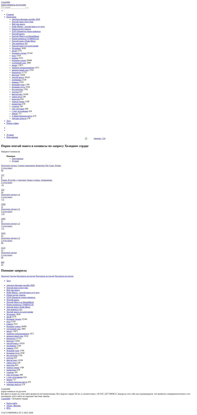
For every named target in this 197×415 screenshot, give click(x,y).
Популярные (12, 137)
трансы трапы (18, 101)
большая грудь (18, 87)
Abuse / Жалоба (13, 406)
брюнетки (16, 72)
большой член (18, 84)
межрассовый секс (20, 70)
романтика (17, 104)
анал (14, 55)
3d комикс (16, 48)
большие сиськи (19, 53)
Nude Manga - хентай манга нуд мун (28, 26)
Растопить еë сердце (26, 276)
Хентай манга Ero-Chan (22, 22)
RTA (8, 408)
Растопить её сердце (64, 276)
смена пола (17, 97)
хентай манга (18, 77)
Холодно (5, 276)
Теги (8, 121)
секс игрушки (18, 109)
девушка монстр (19, 118)
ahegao (15, 113)
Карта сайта (11, 403)
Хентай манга (18, 34)
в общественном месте (22, 116)
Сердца (13, 276)
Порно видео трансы (21, 29)
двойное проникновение (23, 68)
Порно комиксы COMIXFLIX (25, 38)
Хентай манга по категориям (25, 46)
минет (14, 65)
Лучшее (15, 161)
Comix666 (5, 399)
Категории (11, 17)
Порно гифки (12, 123)
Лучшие (10, 135)
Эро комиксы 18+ (20, 43)
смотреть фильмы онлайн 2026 (26, 19)
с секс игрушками (20, 111)
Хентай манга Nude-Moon (24, 41)
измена (15, 58)
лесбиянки (16, 80)
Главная (10, 14)
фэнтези (15, 75)
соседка (15, 92)
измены (15, 82)
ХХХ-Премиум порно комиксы (26, 31)
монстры (16, 99)
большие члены (19, 60)
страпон (15, 106)
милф (14, 51)
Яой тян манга (18, 24)
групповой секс (19, 63)
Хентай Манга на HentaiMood (25, 36)
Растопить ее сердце (45, 276)
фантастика (17, 94)
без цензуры (17, 89)
